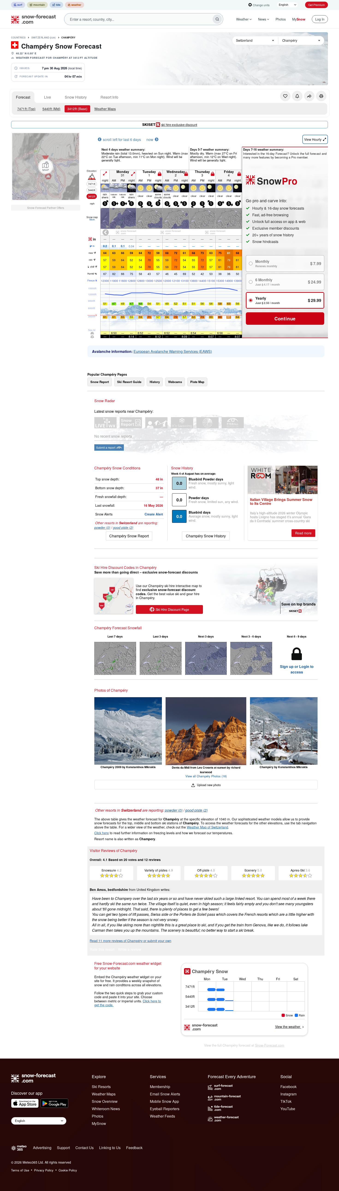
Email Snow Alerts (165, 1094)
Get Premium (316, 5)
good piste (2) (123, 527)
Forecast (23, 97)
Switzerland (43, 37)
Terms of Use (20, 1170)
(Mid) (51, 108)
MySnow (99, 1123)
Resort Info (109, 97)
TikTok (285, 1101)
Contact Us (84, 1147)
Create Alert (154, 514)
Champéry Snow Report (129, 535)
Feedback (134, 1147)
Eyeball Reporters (164, 1108)
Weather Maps (105, 108)
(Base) (77, 108)
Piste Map (197, 382)
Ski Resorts (101, 1086)
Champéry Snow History (206, 535)
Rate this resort (102, 950)
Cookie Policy (68, 1170)
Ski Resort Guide (129, 382)
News (262, 19)
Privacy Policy (44, 1170)
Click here (101, 833)
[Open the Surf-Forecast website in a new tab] (18, 5)
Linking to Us (110, 1147)
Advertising (42, 1147)
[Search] (217, 19)
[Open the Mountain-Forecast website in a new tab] (37, 5)
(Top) (26, 108)
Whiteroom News (106, 1108)
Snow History (76, 97)
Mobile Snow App (164, 1101)
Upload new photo (208, 785)
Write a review (129, 950)
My (298, 19)
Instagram (288, 1094)
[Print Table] (321, 96)
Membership (160, 1086)
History (155, 382)
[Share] (309, 96)
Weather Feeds (162, 1116)
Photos (281, 19)
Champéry (68, 37)
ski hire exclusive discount (179, 124)
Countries (18, 37)
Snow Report (99, 382)
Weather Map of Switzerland (207, 827)
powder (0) (102, 527)
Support (63, 1147)
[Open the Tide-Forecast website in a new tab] (56, 5)
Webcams (175, 382)
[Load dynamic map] (46, 166)
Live (47, 97)
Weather (242, 19)
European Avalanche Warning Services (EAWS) (173, 351)
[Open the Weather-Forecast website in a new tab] (74, 5)
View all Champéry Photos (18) (206, 776)
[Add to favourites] (285, 96)
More (92, 219)
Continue (285, 318)
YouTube (287, 1108)
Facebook (288, 1086)
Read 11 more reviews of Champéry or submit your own (130, 940)
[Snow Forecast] (32, 19)
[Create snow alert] (297, 96)
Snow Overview (105, 1101)
